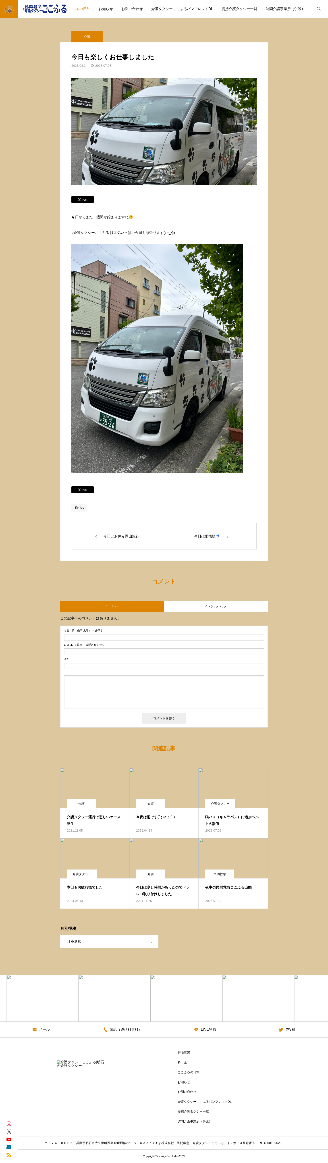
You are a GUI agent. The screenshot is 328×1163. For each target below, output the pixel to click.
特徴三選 (184, 1052)
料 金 (182, 1062)
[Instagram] (9, 1123)
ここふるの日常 (77, 9)
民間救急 (220, 874)
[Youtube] (9, 1139)
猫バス (79, 507)
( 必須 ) (83, 630)
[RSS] (9, 1155)
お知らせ (106, 9)
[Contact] (9, 1147)
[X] (9, 1131)
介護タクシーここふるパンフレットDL (182, 9)
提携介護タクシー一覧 (239, 9)
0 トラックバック (216, 606)
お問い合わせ (132, 9)
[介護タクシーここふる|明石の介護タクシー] (37, 9)
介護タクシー (220, 803)
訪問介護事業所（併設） (285, 9)
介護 (87, 37)
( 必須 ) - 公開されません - (85, 644)
